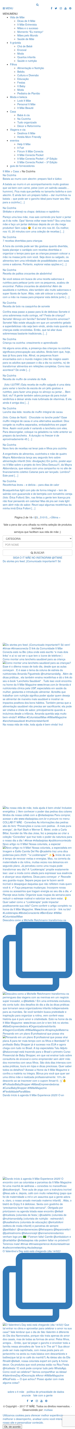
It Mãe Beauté (25, 108)
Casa (13, 111)
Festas (21, 82)
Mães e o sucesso (27, 28)
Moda (20, 53)
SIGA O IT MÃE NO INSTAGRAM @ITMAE (37, 557)
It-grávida (15, 42)
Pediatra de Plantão (28, 93)
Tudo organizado (27, 122)
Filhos (13, 64)
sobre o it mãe (16, 1391)
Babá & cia (23, 115)
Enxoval (21, 50)
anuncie (26, 1395)
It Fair (20, 147)
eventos (14, 140)
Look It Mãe (24, 100)
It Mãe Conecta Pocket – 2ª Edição (37, 158)
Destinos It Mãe (26, 133)
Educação (23, 79)
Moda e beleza (18, 97)
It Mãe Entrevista (27, 24)
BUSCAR (38, 552)
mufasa (48, 1410)
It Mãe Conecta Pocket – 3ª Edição (37, 162)
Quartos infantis (26, 57)
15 (45, 517)
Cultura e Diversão (28, 75)
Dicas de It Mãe (26, 21)
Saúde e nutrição (27, 61)
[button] (10, 13)
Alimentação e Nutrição (30, 68)
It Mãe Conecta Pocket (30, 155)
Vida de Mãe (17, 17)
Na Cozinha (24, 118)
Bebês (21, 71)
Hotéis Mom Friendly (29, 137)
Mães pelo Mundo (27, 35)
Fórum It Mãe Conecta (30, 151)
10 (43, 517)
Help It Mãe (24, 144)
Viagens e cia (17, 129)
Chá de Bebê (24, 46)
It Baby (21, 86)
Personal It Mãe (26, 104)
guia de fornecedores (22, 166)
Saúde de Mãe (25, 39)
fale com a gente (43, 1395)
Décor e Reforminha (29, 126)
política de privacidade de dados (45, 1391)
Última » (55, 517)
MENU (9, 8)
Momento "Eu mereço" (30, 32)
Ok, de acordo (12, 1426)
